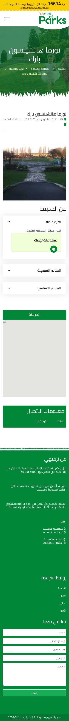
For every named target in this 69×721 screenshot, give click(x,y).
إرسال (34, 692)
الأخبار (63, 611)
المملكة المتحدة (40, 68)
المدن (63, 595)
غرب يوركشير (16, 68)
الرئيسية (62, 68)
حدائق (63, 603)
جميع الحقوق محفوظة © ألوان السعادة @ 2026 (34, 717)
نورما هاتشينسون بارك (34, 73)
